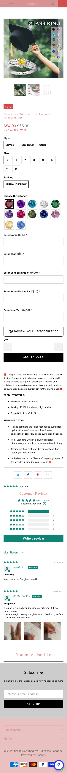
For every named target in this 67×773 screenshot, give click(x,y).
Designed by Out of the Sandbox (42, 750)
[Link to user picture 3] (52, 631)
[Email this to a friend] (48, 475)
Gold (42, 144)
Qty (6, 339)
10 (52, 159)
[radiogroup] (33, 214)
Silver (10, 144)
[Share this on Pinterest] (38, 475)
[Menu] (2, 3)
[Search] (53, 3)
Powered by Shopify (33, 754)
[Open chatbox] (59, 765)
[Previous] (6, 48)
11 (7, 169)
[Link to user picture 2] (32, 631)
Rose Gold (27, 144)
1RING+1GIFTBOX (16, 184)
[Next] (61, 48)
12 (16, 169)
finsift (17, 750)
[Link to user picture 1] (12, 631)
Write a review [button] (33, 538)
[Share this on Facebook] (28, 475)
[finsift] (33, 3)
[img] (11, 562)
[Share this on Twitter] (18, 475)
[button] (33, 196)
